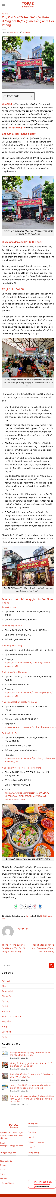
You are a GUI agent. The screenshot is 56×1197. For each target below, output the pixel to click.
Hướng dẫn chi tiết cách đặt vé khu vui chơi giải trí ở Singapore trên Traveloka (30, 1086)
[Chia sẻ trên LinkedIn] (40, 906)
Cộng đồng (32, 1147)
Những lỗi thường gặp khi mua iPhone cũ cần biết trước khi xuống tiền (31, 1064)
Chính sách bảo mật (36, 1142)
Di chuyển (6, 996)
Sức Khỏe (6, 1031)
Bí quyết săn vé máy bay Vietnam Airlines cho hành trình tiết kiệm (30, 1053)
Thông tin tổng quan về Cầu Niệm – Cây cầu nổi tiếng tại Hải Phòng (13, 948)
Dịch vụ (5, 14)
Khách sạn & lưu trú (11, 1016)
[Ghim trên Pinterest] (35, 906)
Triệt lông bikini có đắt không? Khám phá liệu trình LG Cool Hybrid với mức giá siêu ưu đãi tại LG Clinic (32, 1099)
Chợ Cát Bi (7, 104)
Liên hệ (31, 1137)
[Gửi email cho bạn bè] (30, 906)
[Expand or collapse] (31, 96)
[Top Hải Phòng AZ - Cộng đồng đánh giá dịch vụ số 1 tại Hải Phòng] (28, 4)
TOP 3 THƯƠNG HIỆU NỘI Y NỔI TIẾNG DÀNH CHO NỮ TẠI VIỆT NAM (31, 1075)
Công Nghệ (7, 991)
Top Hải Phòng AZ (16, 127)
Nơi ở (4, 1026)
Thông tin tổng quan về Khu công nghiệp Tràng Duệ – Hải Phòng (42, 948)
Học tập (6, 1011)
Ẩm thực (6, 981)
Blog (4, 986)
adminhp (26, 32)
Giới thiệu (32, 1132)
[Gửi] (51, 965)
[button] (3, 4)
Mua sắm (6, 1021)
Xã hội (5, 1037)
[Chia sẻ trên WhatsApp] (16, 906)
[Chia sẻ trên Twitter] (25, 906)
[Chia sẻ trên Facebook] (21, 906)
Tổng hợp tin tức (6, 1161)
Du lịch (5, 1006)
